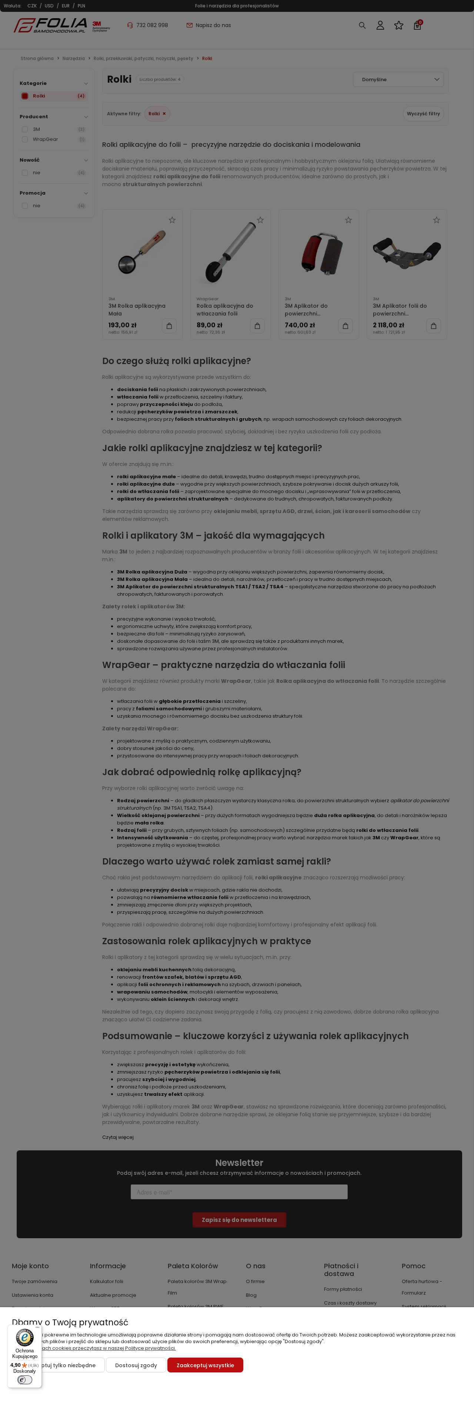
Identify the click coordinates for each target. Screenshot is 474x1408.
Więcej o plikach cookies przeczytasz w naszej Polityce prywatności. (94, 1348)
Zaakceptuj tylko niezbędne (58, 1365)
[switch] (24, 1379)
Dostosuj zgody (136, 1365)
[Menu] (37, 1329)
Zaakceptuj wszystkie (205, 1365)
